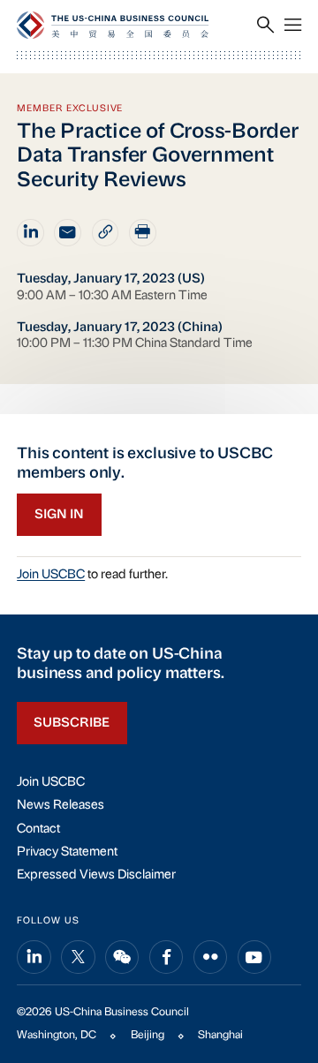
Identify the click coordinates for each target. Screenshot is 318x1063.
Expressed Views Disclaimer (96, 875)
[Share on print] (142, 232)
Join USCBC (51, 575)
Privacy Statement (67, 852)
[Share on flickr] (210, 957)
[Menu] (292, 26)
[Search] (265, 26)
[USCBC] (112, 25)
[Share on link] (105, 232)
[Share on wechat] (122, 957)
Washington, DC (56, 1035)
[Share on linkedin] (30, 232)
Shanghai (220, 1035)
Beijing (147, 1035)
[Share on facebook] (166, 957)
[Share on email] (67, 232)
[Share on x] (78, 957)
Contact (38, 829)
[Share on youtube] (254, 957)
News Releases (60, 805)
